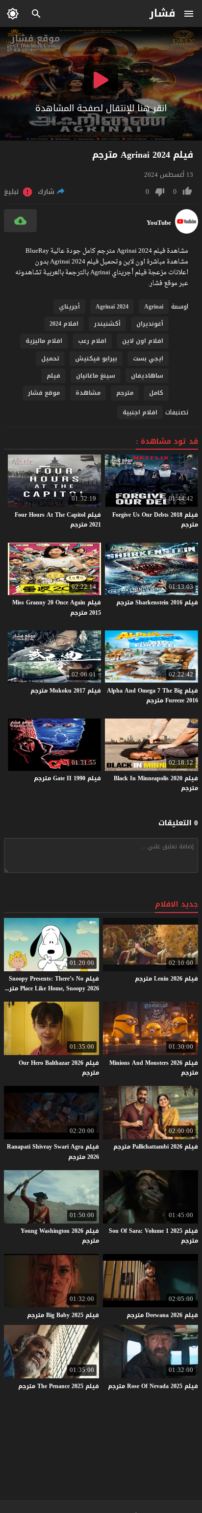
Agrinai (153, 306)
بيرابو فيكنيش (96, 358)
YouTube (159, 223)
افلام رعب (92, 341)
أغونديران (149, 323)
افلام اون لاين (142, 341)
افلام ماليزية (43, 341)
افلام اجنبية (140, 412)
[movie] (186, 231)
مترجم (124, 392)
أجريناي (69, 306)
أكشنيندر (107, 323)
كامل (156, 392)
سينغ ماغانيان (95, 375)
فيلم (53, 375)
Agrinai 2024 (112, 306)
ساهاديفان (147, 375)
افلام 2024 (64, 323)
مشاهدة (88, 392)
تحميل (50, 358)
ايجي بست (148, 358)
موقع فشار (44, 392)
